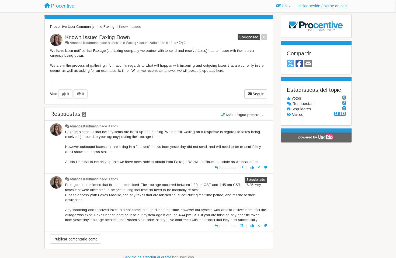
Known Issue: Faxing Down (97, 37)
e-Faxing (107, 27)
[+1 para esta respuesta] (252, 167)
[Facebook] (299, 64)
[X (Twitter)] (290, 64)
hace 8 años (108, 126)
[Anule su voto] (259, 167)
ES (284, 6)
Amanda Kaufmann (84, 43)
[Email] (308, 64)
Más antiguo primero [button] (242, 115)
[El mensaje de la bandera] (241, 167)
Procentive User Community (72, 27)
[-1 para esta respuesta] (265, 167)
